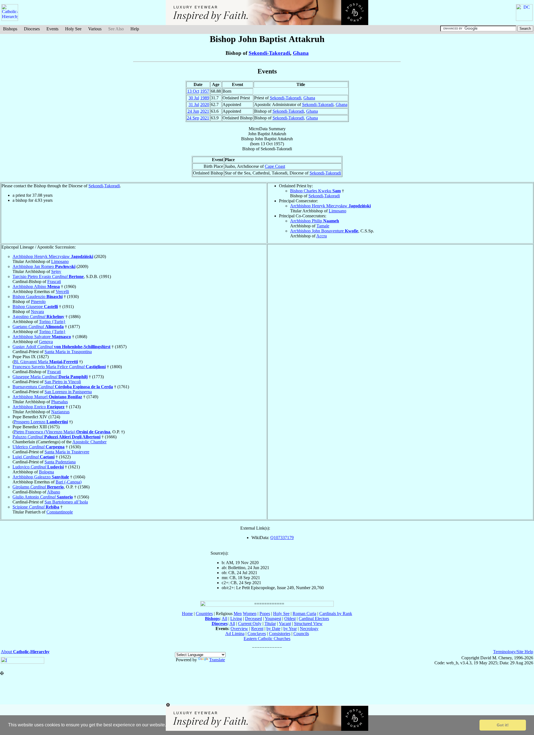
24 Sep (193, 117)
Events (52, 28)
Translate (217, 659)
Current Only (249, 623)
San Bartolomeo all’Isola (66, 502)
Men (238, 613)
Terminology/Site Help (513, 651)
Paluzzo (56, 436)
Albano (53, 492)
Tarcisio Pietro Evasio (48, 276)
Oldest (290, 618)
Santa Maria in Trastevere (66, 451)
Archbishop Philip (314, 220)
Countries (204, 613)
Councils (301, 633)
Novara (37, 311)
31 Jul (194, 104)
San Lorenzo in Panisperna (68, 391)
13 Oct (193, 91)
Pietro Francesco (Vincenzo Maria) (62, 431)
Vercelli (62, 291)
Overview (239, 628)
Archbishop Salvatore (42, 336)
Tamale (323, 225)
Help (134, 28)
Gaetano (38, 326)
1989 (204, 97)
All (224, 618)
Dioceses (32, 28)
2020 (204, 104)
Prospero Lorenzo (41, 421)
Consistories (279, 633)
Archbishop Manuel (47, 396)
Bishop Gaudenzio (38, 296)
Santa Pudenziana (60, 461)
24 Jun (193, 111)
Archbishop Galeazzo (41, 477)
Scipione (36, 507)
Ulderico (39, 446)
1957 (204, 91)
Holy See (73, 28)
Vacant (285, 623)
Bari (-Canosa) (68, 482)
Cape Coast (275, 166)
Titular (270, 623)
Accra (321, 235)
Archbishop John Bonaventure (324, 230)
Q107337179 (282, 537)
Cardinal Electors (314, 618)
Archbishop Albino (36, 286)
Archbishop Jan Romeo (44, 266)
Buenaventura (63, 386)
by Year (290, 628)
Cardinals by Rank (335, 613)
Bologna (46, 471)
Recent (257, 628)
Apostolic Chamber (89, 441)
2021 (204, 111)
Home (187, 613)
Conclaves (257, 633)
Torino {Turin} (52, 321)
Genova (46, 341)
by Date (273, 628)
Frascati (54, 281)
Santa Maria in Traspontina (68, 351)
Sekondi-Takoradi (269, 53)
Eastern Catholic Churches (267, 638)
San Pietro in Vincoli (62, 381)
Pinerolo (38, 301)
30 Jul (194, 97)
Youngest (273, 618)
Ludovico (38, 466)
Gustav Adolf (61, 346)
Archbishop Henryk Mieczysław (330, 205)
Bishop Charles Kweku (315, 190)
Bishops (10, 28)
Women (249, 613)
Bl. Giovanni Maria (46, 361)
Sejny (56, 271)
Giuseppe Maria (50, 376)
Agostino (38, 316)
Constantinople (59, 512)
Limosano (337, 210)
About (25, 651)
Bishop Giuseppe (35, 306)
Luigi (34, 456)
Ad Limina (234, 633)
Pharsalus (59, 401)
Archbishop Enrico (39, 406)
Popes (264, 613)
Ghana (301, 53)
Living (236, 618)
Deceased (253, 618)
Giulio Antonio (43, 497)
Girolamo (38, 487)
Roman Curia (304, 613)
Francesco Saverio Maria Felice (59, 366)
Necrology (309, 628)
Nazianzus (60, 411)
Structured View (308, 623)
